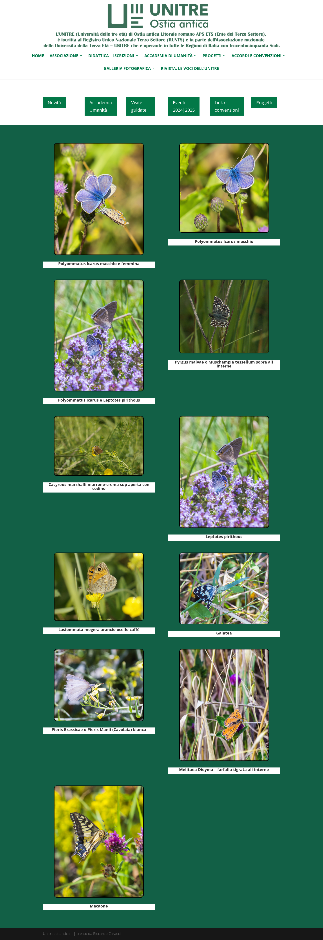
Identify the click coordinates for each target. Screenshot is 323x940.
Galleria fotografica (127, 69)
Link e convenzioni (227, 106)
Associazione (64, 56)
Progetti (264, 102)
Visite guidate (138, 106)
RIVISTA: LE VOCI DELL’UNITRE (190, 69)
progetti (212, 56)
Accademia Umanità (100, 106)
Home (38, 56)
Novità (54, 102)
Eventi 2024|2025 (184, 106)
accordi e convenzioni (256, 56)
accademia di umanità (168, 56)
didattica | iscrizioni (111, 56)
